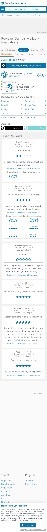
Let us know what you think (24, 65)
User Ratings (9, 60)
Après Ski (29, 109)
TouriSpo (29, 480)
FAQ (3, 498)
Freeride (41, 54)
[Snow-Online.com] (10, 3)
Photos (34, 50)
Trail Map (11, 50)
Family (4, 109)
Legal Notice (7, 480)
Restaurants (30, 117)
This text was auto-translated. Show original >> (23, 168)
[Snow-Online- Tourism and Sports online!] (3, 15)
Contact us (6, 491)
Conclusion (6, 54)
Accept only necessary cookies (33, 530)
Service (4, 113)
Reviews (23, 50)
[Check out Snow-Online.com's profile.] (4, 74)
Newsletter (6, 502)
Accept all (28, 525)
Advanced (30, 54)
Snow (27, 113)
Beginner (19, 54)
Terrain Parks (31, 105)
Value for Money (9, 117)
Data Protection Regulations (8, 486)
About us (5, 495)
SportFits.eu (31, 484)
